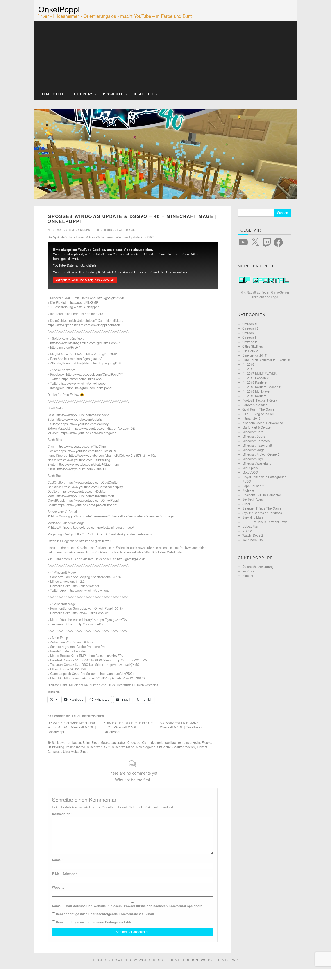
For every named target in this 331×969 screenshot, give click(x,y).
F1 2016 (248, 364)
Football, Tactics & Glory (259, 400)
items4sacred (75, 747)
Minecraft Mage (121, 230)
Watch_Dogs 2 (252, 535)
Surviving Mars (252, 517)
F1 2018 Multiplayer (256, 391)
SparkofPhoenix (183, 747)
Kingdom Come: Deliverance (262, 422)
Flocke (206, 742)
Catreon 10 (250, 324)
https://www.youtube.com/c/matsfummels (85, 496)
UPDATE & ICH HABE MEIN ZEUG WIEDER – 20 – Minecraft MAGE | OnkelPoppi (72, 727)
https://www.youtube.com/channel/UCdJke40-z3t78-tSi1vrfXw (112, 455)
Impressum (250, 571)
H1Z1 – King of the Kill (258, 413)
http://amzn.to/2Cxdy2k (131, 660)
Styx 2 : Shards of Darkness (262, 512)
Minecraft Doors (253, 436)
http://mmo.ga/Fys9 (64, 347)
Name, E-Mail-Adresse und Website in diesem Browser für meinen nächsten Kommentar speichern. (127, 906)
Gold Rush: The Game (258, 409)
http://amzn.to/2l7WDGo (117, 673)
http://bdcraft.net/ (89, 624)
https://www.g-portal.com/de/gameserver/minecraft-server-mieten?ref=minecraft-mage (112, 516)
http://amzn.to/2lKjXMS (123, 664)
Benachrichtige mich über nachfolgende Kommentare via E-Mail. (105, 914)
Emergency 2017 (254, 355)
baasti (76, 742)
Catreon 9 (249, 337)
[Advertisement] (165, 54)
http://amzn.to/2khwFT (105, 655)
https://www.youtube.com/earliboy (85, 424)
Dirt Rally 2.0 (251, 350)
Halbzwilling (56, 747)
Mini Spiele (250, 467)
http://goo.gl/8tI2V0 (110, 298)
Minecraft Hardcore (256, 440)
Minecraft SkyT (253, 458)
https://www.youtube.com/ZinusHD (81, 469)
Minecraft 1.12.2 (98, 747)
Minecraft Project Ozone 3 (260, 454)
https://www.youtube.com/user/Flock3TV (87, 451)
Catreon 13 (250, 328)
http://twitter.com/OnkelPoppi (81, 379)
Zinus (84, 751)
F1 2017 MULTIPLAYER (259, 373)
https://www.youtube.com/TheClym (81, 446)
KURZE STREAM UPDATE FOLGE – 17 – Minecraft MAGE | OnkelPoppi (128, 727)
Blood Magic (100, 742)
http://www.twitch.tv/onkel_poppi (83, 383)
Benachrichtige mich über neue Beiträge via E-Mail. (95, 922)
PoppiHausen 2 (253, 485)
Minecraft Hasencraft (257, 445)
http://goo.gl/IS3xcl (112, 363)
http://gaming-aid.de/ (132, 559)
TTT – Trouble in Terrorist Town (265, 521)
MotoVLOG (250, 472)
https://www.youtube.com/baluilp (79, 419)
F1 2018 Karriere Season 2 (261, 386)
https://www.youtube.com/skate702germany (88, 464)
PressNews (195, 960)
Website (58, 887)
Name (57, 860)
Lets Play (82, 94)
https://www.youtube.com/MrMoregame (88, 433)
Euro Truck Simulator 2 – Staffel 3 (266, 359)
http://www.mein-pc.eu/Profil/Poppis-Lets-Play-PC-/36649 (104, 678)
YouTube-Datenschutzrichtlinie (74, 265)
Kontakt (247, 575)
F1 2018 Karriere (254, 382)
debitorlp (157, 742)
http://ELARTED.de (88, 534)
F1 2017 (248, 368)
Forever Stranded (255, 404)
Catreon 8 (249, 332)
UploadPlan (250, 526)
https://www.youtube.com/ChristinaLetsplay (92, 487)
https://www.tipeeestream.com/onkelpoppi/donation (84, 325)
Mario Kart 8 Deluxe (256, 427)
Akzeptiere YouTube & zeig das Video (82, 280)
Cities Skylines (252, 346)
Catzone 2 (249, 341)
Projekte (114, 94)
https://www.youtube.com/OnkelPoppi (92, 500)
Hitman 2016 (251, 418)
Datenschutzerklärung (258, 566)
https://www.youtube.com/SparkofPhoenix (87, 505)
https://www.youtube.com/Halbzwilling (83, 460)
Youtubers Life (252, 539)
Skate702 (164, 747)
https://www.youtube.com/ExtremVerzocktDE (103, 428)
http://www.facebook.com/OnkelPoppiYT (94, 374)
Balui (86, 742)
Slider (246, 503)
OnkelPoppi (59, 9)
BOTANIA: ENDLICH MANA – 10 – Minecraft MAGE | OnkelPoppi (184, 724)
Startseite (53, 94)
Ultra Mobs (71, 751)
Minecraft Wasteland (256, 463)
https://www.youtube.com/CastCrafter (92, 482)
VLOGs (247, 530)
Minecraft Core (252, 431)
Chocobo (133, 742)
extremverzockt (189, 742)
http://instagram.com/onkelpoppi (89, 388)
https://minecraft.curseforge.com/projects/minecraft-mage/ (92, 527)
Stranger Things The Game (261, 508)
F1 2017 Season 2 (255, 377)
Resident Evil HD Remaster (261, 494)
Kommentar (62, 814)
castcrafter (118, 742)
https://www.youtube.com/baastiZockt (82, 415)
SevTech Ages (252, 499)
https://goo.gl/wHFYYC (95, 541)
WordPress (151, 960)
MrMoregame (145, 747)
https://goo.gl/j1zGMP (83, 302)
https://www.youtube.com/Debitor (83, 491)
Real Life (145, 94)
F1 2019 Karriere (254, 395)
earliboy (170, 742)
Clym (145, 742)
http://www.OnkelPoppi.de (90, 613)
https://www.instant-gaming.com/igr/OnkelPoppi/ (84, 343)
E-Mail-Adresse (64, 873)
